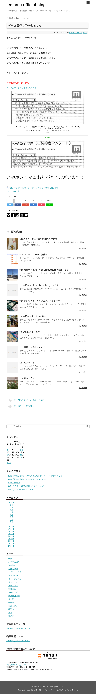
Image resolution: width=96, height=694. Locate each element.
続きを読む (83, 248)
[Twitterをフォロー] (8, 215)
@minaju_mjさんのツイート (18, 628)
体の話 (11, 599)
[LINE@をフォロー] (26, 215)
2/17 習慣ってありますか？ (32, 347)
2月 (11, 520)
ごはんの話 (13, 569)
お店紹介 (12, 565)
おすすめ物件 (14, 562)
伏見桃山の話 (14, 596)
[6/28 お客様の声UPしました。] (33, 204)
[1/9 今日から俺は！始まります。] (12, 321)
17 (8, 455)
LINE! (49, 201)
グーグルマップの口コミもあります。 (22, 88)
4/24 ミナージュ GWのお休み (33, 254)
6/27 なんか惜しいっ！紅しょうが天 (29, 400)
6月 (11, 510)
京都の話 (12, 589)
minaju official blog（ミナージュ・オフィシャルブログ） (45, 690)
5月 (11, 512)
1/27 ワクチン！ (27, 363)
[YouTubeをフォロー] (22, 215)
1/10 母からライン (28, 378)
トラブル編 (13, 575)
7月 (11, 507)
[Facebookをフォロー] (13, 215)
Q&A (10, 559)
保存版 (11, 602)
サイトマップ (60, 686)
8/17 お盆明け (14, 483)
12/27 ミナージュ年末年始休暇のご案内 (38, 239)
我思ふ (11, 609)
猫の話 (11, 616)
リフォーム (13, 582)
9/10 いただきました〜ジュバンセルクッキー (40, 301)
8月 (11, 505)
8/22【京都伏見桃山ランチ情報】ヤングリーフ (28, 479)
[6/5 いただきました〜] (12, 336)
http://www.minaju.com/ (16, 665)
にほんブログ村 (13, 191)
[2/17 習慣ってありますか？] (12, 352)
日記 (85, 33)
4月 (11, 515)
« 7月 (9, 463)
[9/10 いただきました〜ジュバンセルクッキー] (12, 305)
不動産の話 (13, 586)
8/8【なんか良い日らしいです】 (21, 490)
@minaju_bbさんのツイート (18, 641)
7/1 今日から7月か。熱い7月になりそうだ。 (40, 285)
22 (21, 455)
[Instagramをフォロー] (17, 215)
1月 (11, 522)
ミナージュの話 (75, 33)
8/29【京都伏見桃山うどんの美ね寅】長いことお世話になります (35, 476)
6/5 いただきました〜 (29, 332)
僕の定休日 (13, 606)
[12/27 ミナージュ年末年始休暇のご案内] (12, 244)
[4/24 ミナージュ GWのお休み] (12, 259)
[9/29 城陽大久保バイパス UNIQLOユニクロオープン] (12, 275)
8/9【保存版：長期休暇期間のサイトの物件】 (27, 486)
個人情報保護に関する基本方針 (42, 686)
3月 (11, 517)
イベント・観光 (14, 572)
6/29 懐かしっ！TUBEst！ (25, 406)
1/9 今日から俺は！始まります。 (34, 316)
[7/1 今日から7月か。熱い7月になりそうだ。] (12, 290)
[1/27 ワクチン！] (12, 367)
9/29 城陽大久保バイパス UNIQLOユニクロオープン (44, 270)
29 (21, 457)
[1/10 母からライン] (12, 383)
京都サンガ (13, 592)
